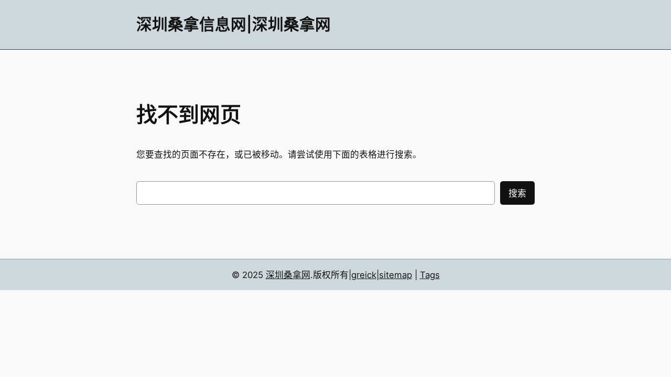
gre (358, 275)
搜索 (517, 193)
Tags (430, 275)
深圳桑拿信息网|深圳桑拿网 (233, 24)
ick (370, 275)
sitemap (395, 275)
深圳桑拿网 (288, 275)
